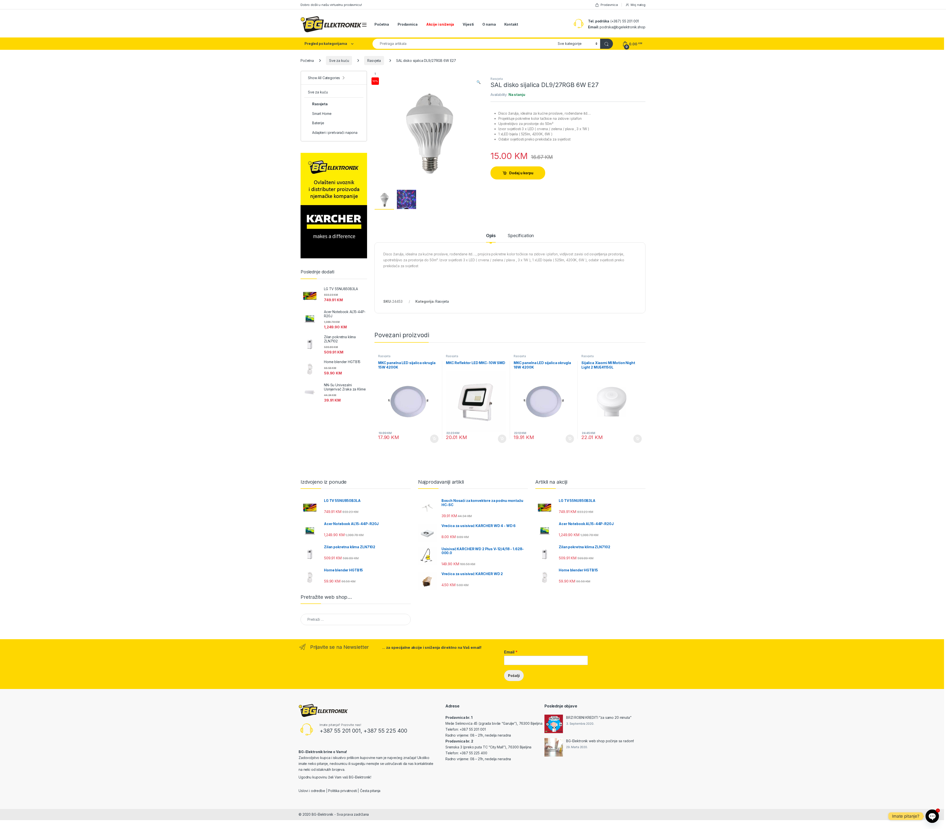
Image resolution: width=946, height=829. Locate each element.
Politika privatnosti (342, 791)
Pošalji (514, 675)
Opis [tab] (491, 235)
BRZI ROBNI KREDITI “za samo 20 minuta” (598, 717)
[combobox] (463, 44)
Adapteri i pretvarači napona (334, 132)
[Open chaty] (932, 816)
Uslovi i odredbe (312, 791)
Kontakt (511, 24)
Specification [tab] (521, 235)
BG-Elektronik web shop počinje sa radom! (600, 741)
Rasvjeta (374, 60)
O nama (489, 24)
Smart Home (322, 113)
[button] (478, 82)
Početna (381, 24)
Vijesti (468, 24)
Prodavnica (609, 5)
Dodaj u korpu (521, 173)
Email (511, 652)
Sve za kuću (339, 60)
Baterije (318, 123)
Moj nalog (638, 5)
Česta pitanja (370, 791)
